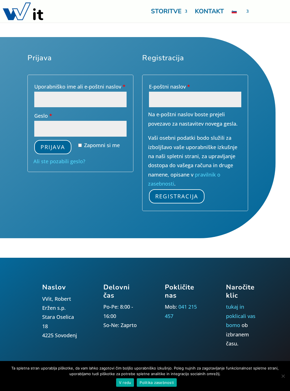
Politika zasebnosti (157, 382)
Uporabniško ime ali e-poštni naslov (79, 86)
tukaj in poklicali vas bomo (240, 315)
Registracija (176, 196)
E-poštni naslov (169, 86)
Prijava (52, 147)
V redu (125, 382)
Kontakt (209, 12)
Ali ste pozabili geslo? (59, 161)
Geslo (43, 115)
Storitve (166, 12)
